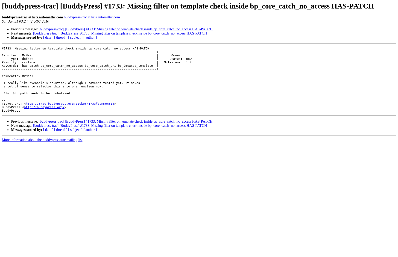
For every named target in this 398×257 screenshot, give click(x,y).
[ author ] (90, 37)
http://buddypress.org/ (44, 107)
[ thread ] (60, 37)
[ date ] (48, 37)
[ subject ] (75, 37)
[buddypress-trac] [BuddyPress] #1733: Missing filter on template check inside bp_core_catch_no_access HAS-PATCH (126, 29)
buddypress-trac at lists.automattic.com (92, 17)
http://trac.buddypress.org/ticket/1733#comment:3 (70, 103)
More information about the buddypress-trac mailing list (42, 140)
